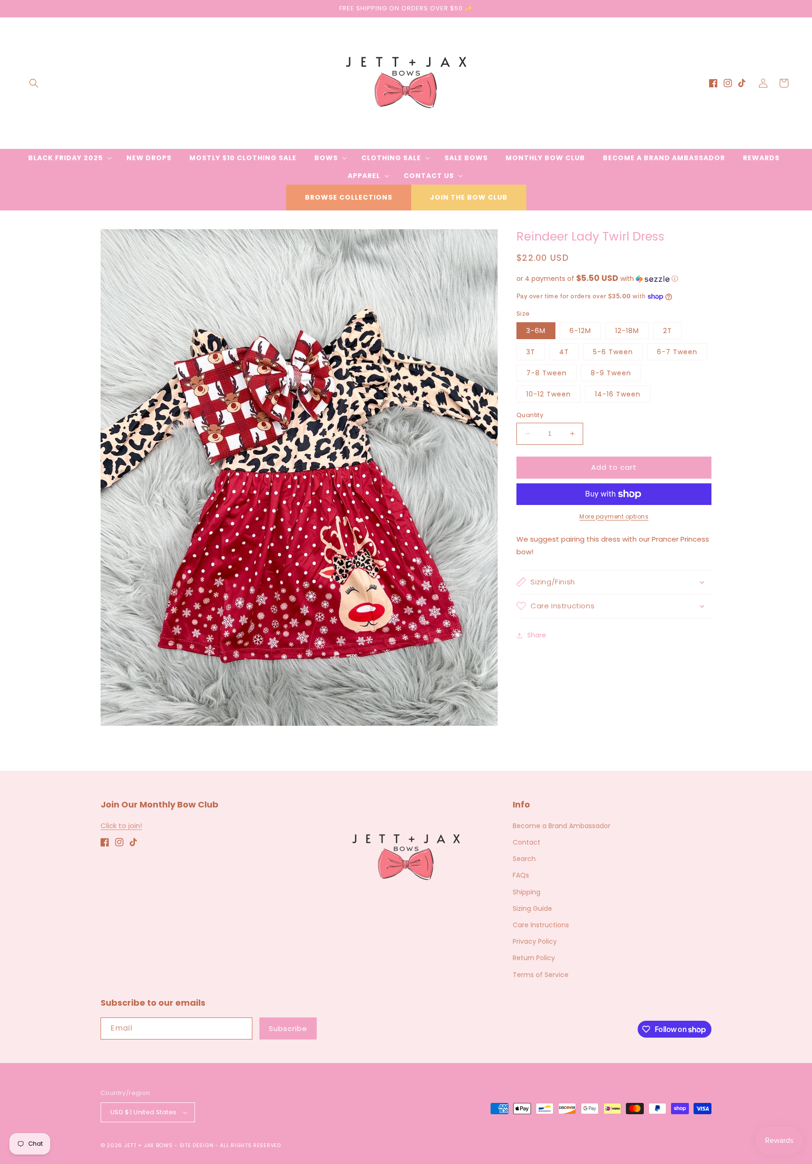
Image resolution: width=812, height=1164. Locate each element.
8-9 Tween (611, 373)
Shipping (526, 892)
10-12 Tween (548, 394)
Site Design (197, 1145)
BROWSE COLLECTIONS (348, 197)
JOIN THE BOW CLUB (469, 197)
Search (524, 858)
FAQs (521, 875)
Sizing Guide (532, 908)
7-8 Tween (546, 373)
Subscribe (288, 1028)
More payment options (613, 516)
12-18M (627, 330)
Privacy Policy (535, 941)
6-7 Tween (677, 352)
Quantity (529, 415)
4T (564, 352)
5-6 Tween (613, 352)
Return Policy (534, 957)
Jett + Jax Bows (148, 1145)
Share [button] (536, 635)
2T (667, 330)
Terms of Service (541, 974)
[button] (33, 83)
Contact (526, 842)
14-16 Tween (617, 394)
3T (530, 352)
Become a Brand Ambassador (561, 825)
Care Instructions (541, 925)
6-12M (580, 330)
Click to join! (121, 825)
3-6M (536, 330)
